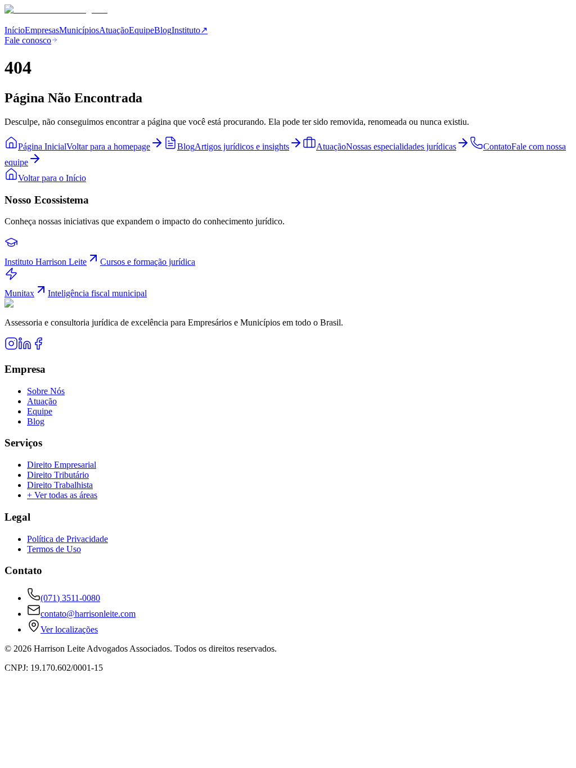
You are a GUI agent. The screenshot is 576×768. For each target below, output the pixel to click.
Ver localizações (69, 629)
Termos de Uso (54, 549)
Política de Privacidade (67, 539)
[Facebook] (38, 347)
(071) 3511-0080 (70, 598)
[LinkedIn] (25, 347)
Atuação (114, 30)
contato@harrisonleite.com (88, 613)
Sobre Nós (46, 391)
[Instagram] (11, 347)
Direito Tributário (58, 475)
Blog (163, 30)
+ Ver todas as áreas (62, 495)
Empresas (42, 30)
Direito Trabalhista (60, 485)
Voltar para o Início (52, 178)
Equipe (141, 30)
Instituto (190, 30)
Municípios (79, 30)
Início (14, 30)
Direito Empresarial (61, 464)
